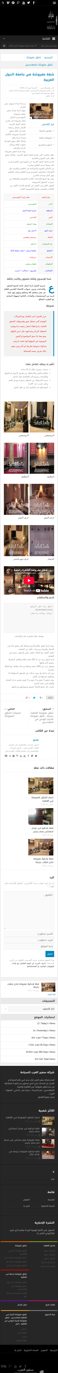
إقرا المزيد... (50, 994)
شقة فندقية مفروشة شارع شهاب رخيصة (35, 45)
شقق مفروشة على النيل (17, 1282)
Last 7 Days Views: (45, 1037)
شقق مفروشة (33, 57)
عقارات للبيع (50, 1304)
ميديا (25, 1336)
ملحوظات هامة (45, 138)
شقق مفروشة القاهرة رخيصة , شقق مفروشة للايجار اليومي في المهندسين (41, 715)
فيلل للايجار (22, 1304)
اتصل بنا (26, 1206)
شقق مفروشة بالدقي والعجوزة (18, 1252)
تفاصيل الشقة (45, 131)
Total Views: (49, 1059)
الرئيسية (51, 1199)
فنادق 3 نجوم (49, 1250)
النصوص (26, 1199)
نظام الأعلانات (21, 1340)
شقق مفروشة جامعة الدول (19, 90)
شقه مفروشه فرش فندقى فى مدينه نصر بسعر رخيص (22, 1141)
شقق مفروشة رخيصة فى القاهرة (16, 1275)
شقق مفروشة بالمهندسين (39, 65)
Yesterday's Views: (45, 1030)
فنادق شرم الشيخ (48, 1266)
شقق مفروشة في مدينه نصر (16, 1295)
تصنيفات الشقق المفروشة (13, 712)
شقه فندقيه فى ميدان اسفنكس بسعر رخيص (42, 830)
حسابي (24, 1329)
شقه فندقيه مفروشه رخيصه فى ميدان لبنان (24, 1153)
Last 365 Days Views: (44, 1052)
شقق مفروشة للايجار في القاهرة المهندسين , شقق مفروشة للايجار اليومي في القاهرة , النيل (15, 1319)
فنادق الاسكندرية (48, 1262)
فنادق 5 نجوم (49, 1258)
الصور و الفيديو (45, 145)
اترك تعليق (50, 96)
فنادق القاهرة (49, 1245)
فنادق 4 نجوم (49, 1254)
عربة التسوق (50, 1314)
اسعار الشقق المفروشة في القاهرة (42, 799)
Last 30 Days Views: (44, 1044)
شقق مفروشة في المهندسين (43, 93)
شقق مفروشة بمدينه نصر (16, 1261)
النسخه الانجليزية (47, 1206)
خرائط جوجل (22, 1333)
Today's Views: (47, 1023)
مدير (36, 739)
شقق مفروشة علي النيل (17, 1265)
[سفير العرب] (52, 20)
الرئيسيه (48, 57)
